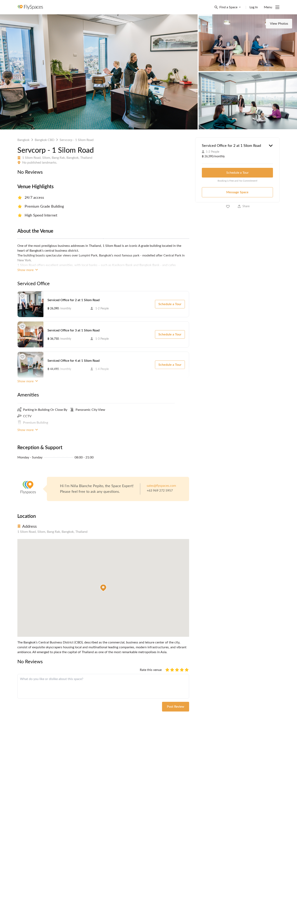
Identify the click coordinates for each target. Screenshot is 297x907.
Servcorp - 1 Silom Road (77, 140)
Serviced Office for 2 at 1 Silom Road (73, 300)
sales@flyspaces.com (161, 485)
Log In (254, 7)
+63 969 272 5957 (160, 490)
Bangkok (23, 140)
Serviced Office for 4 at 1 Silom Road (73, 360)
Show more (25, 270)
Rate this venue (151, 670)
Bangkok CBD (44, 140)
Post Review (175, 706)
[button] (103, 587)
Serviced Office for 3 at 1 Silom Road (73, 330)
